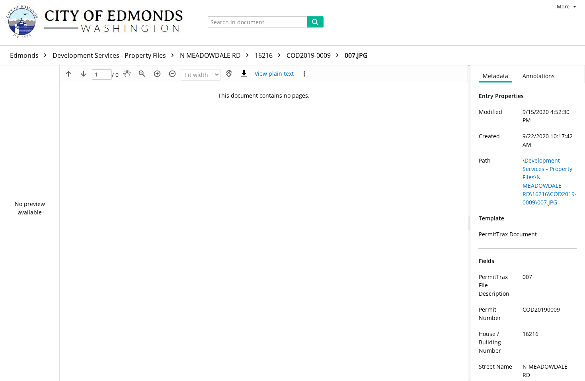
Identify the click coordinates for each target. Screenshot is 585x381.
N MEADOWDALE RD (211, 55)
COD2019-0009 (309, 55)
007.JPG (356, 55)
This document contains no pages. (264, 95)
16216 (264, 55)
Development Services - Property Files (110, 55)
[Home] (98, 22)
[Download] (244, 74)
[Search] (315, 21)
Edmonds (25, 55)
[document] (527, 223)
